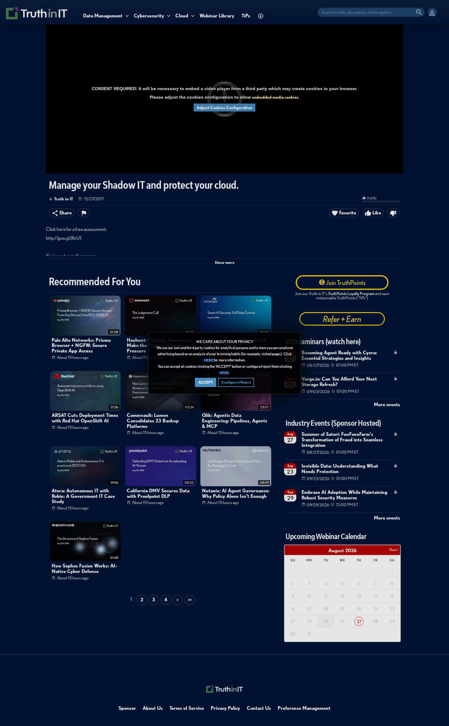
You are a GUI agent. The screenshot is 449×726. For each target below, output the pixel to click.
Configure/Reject (236, 382)
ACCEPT (205, 382)
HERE (208, 360)
